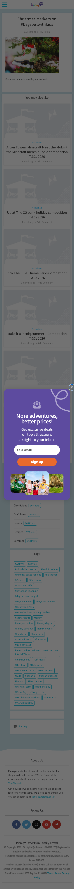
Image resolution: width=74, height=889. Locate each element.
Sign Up (37, 462)
